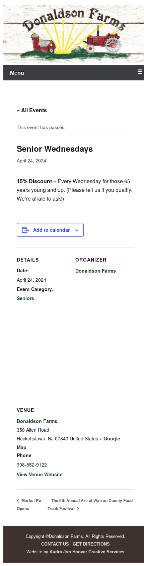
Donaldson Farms (95, 270)
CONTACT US (55, 544)
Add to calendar (51, 229)
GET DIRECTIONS (91, 544)
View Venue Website (40, 474)
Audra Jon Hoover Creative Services (87, 551)
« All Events (32, 110)
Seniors (25, 298)
